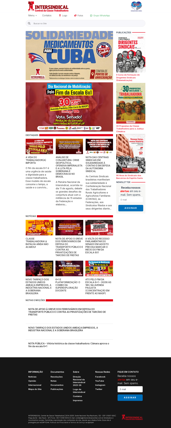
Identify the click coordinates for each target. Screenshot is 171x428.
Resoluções (57, 376)
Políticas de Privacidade (59, 422)
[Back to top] (164, 421)
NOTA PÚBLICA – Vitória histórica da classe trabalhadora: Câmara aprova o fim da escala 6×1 (68, 345)
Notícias (32, 376)
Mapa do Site (35, 389)
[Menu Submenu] (37, 15)
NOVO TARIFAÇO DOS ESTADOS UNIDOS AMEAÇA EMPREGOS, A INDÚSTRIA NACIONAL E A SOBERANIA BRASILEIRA (63, 329)
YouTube (99, 381)
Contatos (46, 15)
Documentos (57, 385)
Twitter (98, 389)
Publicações (57, 389)
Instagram (100, 385)
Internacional (34, 385)
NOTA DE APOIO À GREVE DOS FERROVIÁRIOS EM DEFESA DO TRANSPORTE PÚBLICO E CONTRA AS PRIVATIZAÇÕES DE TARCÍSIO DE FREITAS (67, 312)
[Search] (29, 23)
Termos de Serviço (77, 422)
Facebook (100, 376)
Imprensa (77, 400)
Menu (31, 15)
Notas (54, 381)
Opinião (32, 381)
